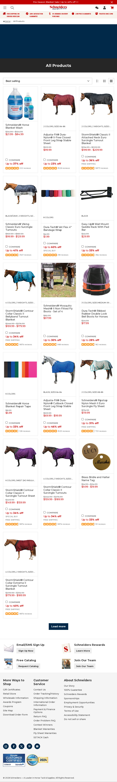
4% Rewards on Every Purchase (60, 15)
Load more (58, 626)
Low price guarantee (83, 14)
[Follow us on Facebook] (14, 746)
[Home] (4, 21)
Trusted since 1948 (106, 14)
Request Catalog (28, 666)
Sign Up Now (25, 650)
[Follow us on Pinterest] (29, 746)
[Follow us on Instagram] (6, 746)
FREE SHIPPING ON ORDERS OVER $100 (13, 15)
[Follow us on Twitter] (21, 746)
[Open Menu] (5, 8)
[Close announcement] (112, 2)
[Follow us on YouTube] (37, 746)
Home (7, 21)
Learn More (83, 650)
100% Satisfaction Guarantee (36, 15)
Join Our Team (85, 666)
